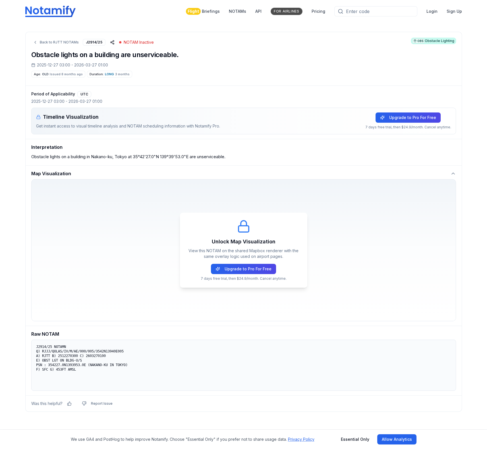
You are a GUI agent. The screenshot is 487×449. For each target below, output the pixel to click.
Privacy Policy (301, 439)
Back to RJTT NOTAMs (59, 42)
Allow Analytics (397, 439)
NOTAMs (237, 11)
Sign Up (454, 11)
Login (432, 11)
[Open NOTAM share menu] (112, 42)
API (258, 11)
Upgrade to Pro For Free (412, 117)
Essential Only (355, 439)
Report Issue (102, 403)
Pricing (318, 11)
